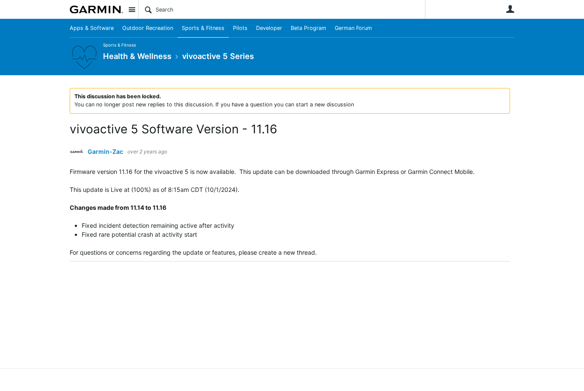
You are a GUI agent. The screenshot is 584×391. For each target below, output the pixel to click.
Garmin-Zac (105, 151)
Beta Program (308, 28)
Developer (269, 28)
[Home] (96, 9)
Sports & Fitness (203, 28)
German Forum (353, 28)
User (510, 9)
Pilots (240, 28)
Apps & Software (92, 28)
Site (131, 9)
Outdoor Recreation (147, 28)
